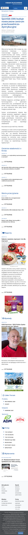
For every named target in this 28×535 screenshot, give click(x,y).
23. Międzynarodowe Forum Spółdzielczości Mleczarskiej (11, 460)
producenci (8, 442)
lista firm (17, 507)
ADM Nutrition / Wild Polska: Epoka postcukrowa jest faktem (13, 325)
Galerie (17, 491)
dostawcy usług (10, 445)
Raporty (8, 233)
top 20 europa (9, 434)
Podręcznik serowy (7, 503)
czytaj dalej (8, 161)
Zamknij (21, 533)
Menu (5, 8)
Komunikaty (18, 505)
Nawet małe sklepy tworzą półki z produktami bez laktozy (11, 221)
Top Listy (17, 509)
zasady (7, 404)
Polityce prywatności (11, 533)
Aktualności (5, 11)
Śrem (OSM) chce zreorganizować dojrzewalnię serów (11, 198)
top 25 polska (9, 437)
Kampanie (17, 503)
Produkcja (4, 491)
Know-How (4, 505)
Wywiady (8, 318)
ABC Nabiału (5, 501)
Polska (11, 11)
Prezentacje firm (10, 440)
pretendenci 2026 (10, 401)
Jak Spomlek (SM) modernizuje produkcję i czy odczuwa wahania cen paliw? (13, 168)
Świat (3, 487)
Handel (3, 493)
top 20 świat (9, 432)
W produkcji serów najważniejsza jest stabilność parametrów (12, 180)
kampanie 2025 (9, 410)
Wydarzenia (9, 454)
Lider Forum (18, 495)
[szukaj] (25, 8)
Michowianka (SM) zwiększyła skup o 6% (13, 210)
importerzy (8, 447)
